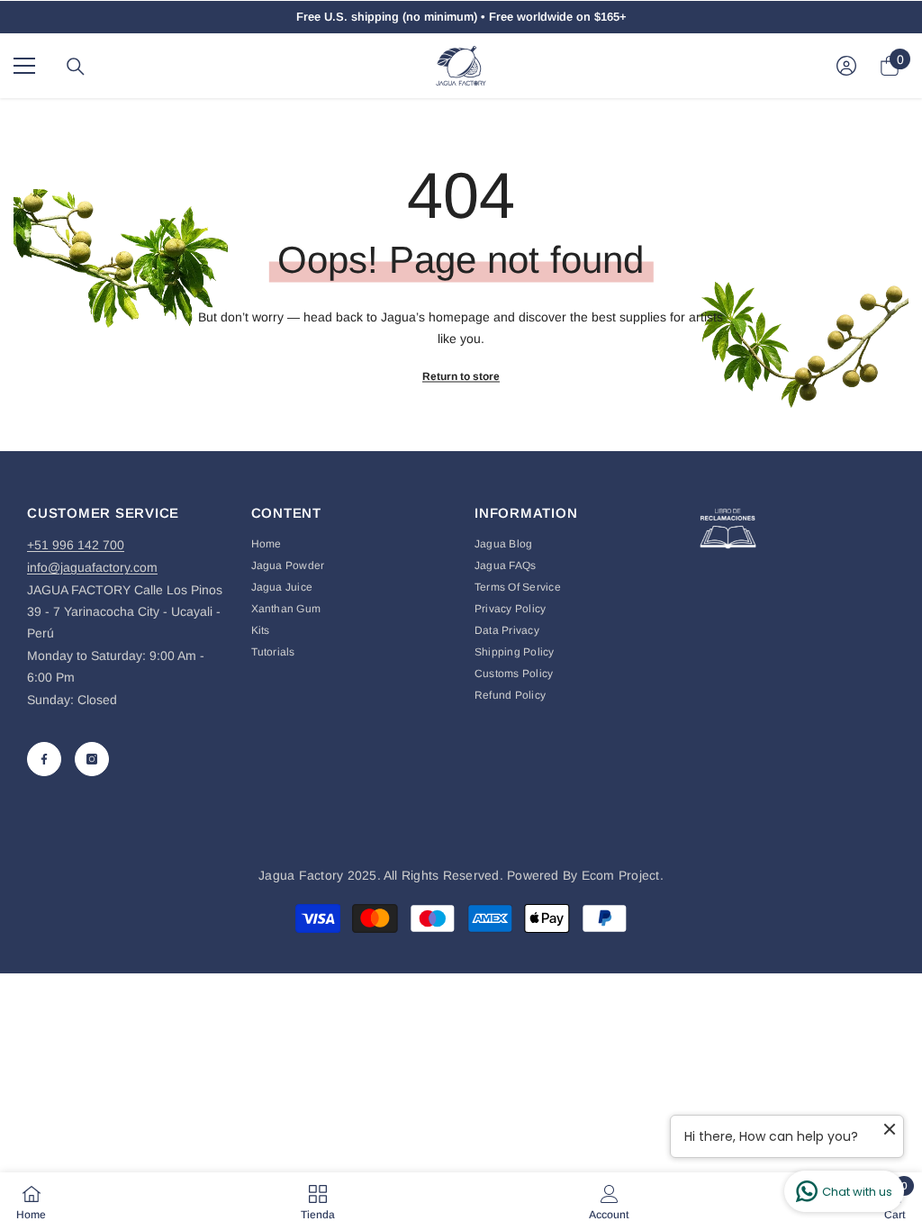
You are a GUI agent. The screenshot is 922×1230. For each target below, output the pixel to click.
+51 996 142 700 (75, 545)
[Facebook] (44, 759)
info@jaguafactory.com (92, 567)
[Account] (846, 66)
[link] (609, 1201)
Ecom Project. (623, 875)
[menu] (24, 66)
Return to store (461, 376)
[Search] (75, 66)
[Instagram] (92, 759)
